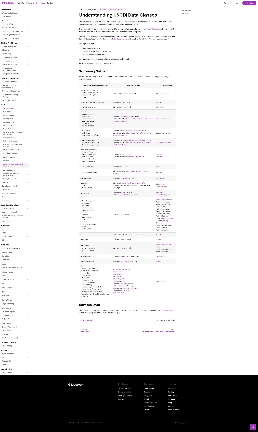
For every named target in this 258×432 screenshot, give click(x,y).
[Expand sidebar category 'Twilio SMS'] (27, 295)
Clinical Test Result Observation (130, 131)
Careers (171, 399)
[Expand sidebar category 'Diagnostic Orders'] (27, 57)
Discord (147, 392)
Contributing (149, 406)
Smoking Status (124, 256)
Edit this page (87, 320)
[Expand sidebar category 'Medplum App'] (27, 24)
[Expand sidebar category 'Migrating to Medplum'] (27, 34)
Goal (120, 166)
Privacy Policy (97, 422)
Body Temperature (119, 281)
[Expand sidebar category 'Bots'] (27, 232)
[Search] (225, 3)
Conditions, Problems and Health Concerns (134, 171)
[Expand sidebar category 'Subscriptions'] (27, 236)
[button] (15, 95)
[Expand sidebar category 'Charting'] (27, 50)
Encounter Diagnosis (133, 157)
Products (20, 3)
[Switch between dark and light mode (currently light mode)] (230, 3)
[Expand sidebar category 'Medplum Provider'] (27, 27)
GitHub (146, 399)
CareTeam (123, 107)
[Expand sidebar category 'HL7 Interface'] (27, 315)
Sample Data (185, 13)
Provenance (123, 248)
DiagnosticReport (125, 185)
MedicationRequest (163, 195)
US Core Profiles (148, 39)
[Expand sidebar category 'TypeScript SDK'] (27, 353)
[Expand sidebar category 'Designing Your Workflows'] (27, 31)
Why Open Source (125, 395)
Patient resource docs (164, 200)
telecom (164, 230)
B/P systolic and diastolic (122, 270)
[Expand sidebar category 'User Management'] (27, 212)
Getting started (124, 388)
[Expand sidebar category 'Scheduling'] (27, 53)
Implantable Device (126, 261)
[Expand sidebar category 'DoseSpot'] (27, 259)
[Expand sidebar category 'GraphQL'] (27, 189)
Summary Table (186, 10)
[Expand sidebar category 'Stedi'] (27, 275)
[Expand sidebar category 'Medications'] (27, 61)
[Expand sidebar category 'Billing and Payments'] (27, 73)
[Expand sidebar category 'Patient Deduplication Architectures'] (27, 174)
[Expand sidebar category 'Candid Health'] (27, 279)
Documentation (124, 392)
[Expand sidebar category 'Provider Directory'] (27, 81)
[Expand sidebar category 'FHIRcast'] (27, 319)
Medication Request (126, 195)
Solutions (30, 3)
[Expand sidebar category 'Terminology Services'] (27, 186)
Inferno (85, 310)
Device (158, 261)
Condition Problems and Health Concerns (133, 235)
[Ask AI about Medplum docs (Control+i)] (253, 427)
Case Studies (149, 388)
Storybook (148, 395)
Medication (123, 193)
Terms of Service (83, 422)
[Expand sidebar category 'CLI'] (27, 240)
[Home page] (81, 9)
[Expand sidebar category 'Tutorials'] (27, 20)
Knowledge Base (150, 402)
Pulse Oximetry (124, 284)
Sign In (237, 3)
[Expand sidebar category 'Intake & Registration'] (27, 46)
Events (146, 410)
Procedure (122, 240)
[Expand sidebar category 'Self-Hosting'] (27, 345)
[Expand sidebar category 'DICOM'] (27, 200)
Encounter (122, 154)
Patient (121, 215)
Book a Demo (249, 3)
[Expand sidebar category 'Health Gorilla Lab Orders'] (27, 267)
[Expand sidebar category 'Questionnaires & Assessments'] (27, 86)
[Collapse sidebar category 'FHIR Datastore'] (27, 108)
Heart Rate (117, 276)
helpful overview (118, 39)
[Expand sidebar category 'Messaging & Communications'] (27, 69)
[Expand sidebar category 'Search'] (27, 182)
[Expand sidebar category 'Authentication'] (27, 208)
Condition (159, 157)
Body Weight (117, 274)
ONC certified (155, 29)
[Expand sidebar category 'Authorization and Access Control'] (27, 216)
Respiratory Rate (119, 279)
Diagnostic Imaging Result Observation (132, 140)
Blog (170, 402)
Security (71, 422)
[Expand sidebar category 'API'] (27, 357)
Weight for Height (132, 288)
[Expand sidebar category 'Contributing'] (27, 372)
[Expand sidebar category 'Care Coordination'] (27, 64)
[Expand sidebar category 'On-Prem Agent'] (27, 311)
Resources (40, 3)
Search (121, 399)
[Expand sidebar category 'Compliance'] (27, 221)
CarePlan (122, 102)
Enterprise (172, 395)
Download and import (165, 310)
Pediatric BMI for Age (126, 286)
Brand (170, 406)
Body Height (117, 272)
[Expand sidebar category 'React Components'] (27, 193)
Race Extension (167, 218)
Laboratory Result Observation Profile (132, 183)
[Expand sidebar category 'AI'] (27, 229)
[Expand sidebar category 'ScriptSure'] (27, 256)
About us (171, 388)
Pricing (50, 3)
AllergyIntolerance (125, 94)
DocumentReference (126, 117)
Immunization (124, 178)
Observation (160, 184)
